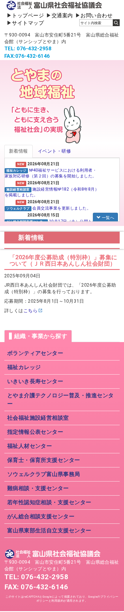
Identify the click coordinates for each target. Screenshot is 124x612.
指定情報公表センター (35, 432)
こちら (30, 310)
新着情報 (18, 151)
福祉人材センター (29, 446)
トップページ (28, 15)
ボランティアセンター (35, 353)
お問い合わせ (96, 15)
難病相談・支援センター (38, 488)
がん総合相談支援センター (41, 516)
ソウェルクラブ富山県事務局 (43, 474)
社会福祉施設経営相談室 (38, 418)
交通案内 (62, 15)
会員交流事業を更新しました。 (61, 208)
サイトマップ (28, 23)
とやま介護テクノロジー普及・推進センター (60, 399)
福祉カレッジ (24, 367)
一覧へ (107, 217)
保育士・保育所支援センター (43, 460)
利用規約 (57, 600)
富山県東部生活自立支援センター (49, 530)
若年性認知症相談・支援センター (49, 502)
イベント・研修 (54, 151)
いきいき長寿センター (35, 381)
